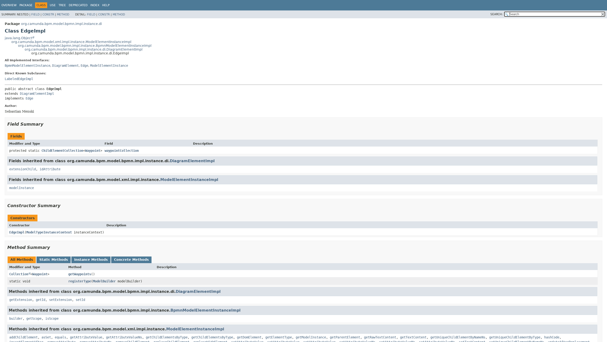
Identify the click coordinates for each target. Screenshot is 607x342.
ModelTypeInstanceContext (49, 232)
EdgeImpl (16, 232)
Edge (84, 65)
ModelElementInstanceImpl (189, 179)
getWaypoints (79, 274)
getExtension (20, 300)
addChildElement (23, 337)
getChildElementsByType (167, 337)
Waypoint (92, 150)
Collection (18, 274)
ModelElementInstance (109, 65)
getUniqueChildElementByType (514, 337)
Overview (9, 5)
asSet (46, 337)
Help (106, 5)
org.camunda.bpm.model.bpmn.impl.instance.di (61, 24)
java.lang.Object (18, 38)
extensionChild (22, 169)
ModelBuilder (104, 281)
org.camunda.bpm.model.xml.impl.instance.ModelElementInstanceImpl (71, 42)
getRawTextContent (380, 337)
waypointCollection (122, 150)
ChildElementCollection (62, 150)
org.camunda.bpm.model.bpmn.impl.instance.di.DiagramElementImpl (84, 49)
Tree (62, 5)
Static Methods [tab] (53, 259)
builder (16, 318)
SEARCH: (496, 14)
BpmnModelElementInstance (27, 65)
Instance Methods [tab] (91, 259)
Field (35, 14)
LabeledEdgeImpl (19, 79)
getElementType (278, 337)
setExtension (60, 300)
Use (53, 5)
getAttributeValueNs (124, 337)
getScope (33, 318)
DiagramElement (65, 65)
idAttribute (50, 169)
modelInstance (21, 188)
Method (63, 14)
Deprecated (78, 5)
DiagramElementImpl (37, 93)
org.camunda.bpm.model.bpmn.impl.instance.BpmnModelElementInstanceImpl (85, 46)
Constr (48, 14)
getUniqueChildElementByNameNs (457, 337)
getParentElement (345, 337)
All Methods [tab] (21, 259)
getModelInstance (311, 337)
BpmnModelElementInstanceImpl (205, 310)
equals (60, 337)
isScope (52, 318)
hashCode (551, 337)
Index (94, 5)
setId (80, 300)
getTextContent (413, 337)
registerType (79, 281)
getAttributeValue (86, 337)
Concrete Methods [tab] (131, 259)
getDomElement (249, 337)
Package (25, 5)
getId (40, 300)
